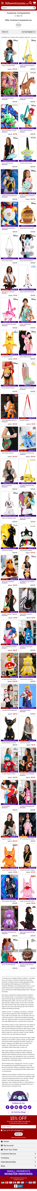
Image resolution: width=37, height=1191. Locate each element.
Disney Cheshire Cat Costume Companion (9, 324)
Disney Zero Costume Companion (25, 518)
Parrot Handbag (6, 806)
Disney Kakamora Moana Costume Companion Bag (8, 387)
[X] (12, 1107)
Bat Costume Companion (8, 291)
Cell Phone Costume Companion (25, 742)
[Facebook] (7, 1107)
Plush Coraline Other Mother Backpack (9, 901)
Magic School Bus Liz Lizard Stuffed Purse (9, 130)
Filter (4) (5, 32)
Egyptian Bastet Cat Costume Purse (9, 742)
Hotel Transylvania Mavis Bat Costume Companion (27, 932)
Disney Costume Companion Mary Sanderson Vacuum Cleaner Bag (27, 387)
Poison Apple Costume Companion (7, 453)
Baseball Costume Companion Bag (24, 420)
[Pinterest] (16, 1107)
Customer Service (8, 1154)
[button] (34, 3)
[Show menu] (2, 3)
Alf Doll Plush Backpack (8, 581)
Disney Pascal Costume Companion (8, 98)
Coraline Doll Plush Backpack (9, 195)
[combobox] (16, 8)
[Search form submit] (34, 8)
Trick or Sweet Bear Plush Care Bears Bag (9, 420)
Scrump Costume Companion (27, 195)
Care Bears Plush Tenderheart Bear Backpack (27, 773)
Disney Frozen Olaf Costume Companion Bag (27, 291)
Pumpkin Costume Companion (9, 614)
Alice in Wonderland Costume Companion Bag (9, 646)
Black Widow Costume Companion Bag (26, 614)
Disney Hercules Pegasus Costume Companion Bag (26, 260)
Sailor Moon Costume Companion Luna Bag (25, 710)
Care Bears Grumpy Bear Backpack (26, 646)
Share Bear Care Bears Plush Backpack (9, 932)
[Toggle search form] (30, 3)
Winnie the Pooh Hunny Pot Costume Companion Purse (27, 228)
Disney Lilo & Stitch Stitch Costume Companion (8, 65)
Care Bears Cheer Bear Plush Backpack (27, 806)
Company (5, 1158)
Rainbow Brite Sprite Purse (8, 228)
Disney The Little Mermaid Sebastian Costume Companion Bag (8, 964)
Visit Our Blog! (19, 1112)
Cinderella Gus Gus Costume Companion (27, 581)
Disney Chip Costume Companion (7, 260)
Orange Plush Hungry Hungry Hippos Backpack (9, 870)
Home (6, 1141)
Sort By (27, 32)
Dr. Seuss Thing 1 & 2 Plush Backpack (8, 773)
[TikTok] (29, 1107)
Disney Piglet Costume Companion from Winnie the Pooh (27, 356)
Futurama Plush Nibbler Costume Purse (26, 550)
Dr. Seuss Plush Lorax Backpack (7, 356)
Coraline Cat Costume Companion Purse (7, 550)
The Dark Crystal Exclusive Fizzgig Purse (26, 964)
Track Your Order (10, 1150)
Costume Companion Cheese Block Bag (27, 870)
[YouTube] (25, 1107)
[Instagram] (21, 1107)
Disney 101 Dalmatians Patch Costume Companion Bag (9, 518)
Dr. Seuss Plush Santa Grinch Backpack (9, 679)
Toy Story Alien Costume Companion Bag (26, 163)
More (3, 1166)
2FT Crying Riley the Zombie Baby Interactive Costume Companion (27, 838)
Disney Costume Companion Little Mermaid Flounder (27, 65)
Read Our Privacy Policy (18, 1137)
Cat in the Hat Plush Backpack (9, 710)
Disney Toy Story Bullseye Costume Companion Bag (26, 98)
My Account (8, 1145)
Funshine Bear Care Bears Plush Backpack (26, 679)
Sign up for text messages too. (13, 1130)
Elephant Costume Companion (6, 838)
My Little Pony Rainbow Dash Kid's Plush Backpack (27, 453)
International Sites (8, 1162)
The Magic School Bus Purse (27, 485)
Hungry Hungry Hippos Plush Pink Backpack (27, 901)
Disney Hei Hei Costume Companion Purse (26, 130)
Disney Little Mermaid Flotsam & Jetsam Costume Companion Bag (9, 163)
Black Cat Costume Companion (6, 485)
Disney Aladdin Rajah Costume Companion (25, 324)
